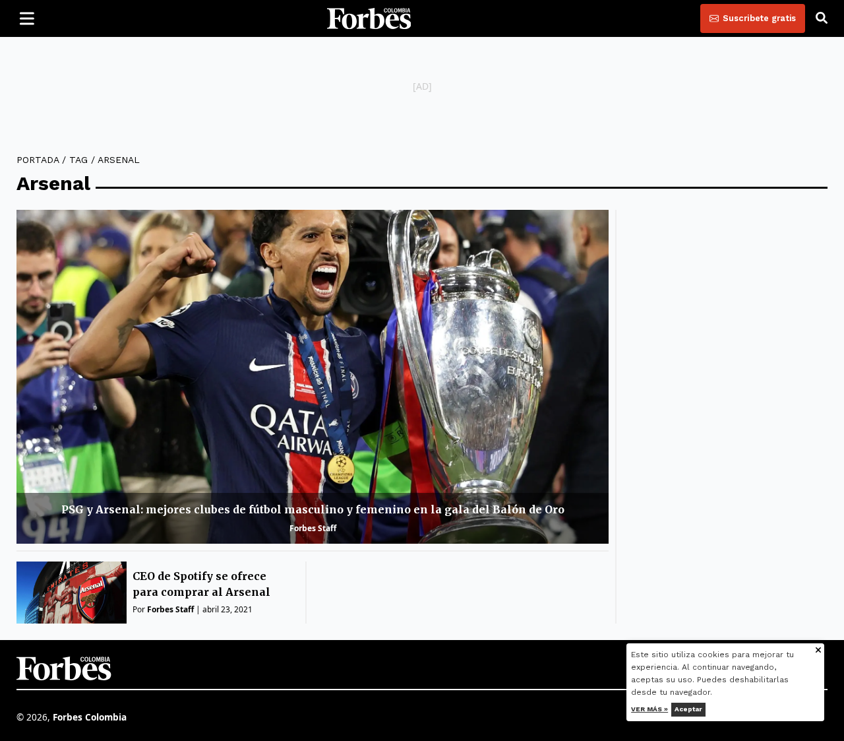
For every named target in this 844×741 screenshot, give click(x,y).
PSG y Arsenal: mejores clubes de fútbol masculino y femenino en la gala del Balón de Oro (312, 509)
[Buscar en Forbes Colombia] (822, 18)
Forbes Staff (312, 528)
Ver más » (650, 709)
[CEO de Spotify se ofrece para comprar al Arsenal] (71, 593)
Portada (37, 159)
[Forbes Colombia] (369, 18)
